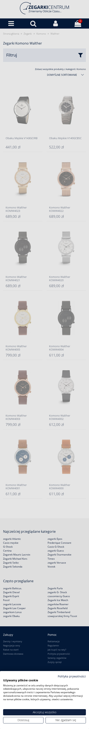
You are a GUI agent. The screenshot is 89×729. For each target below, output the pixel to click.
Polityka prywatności (72, 676)
